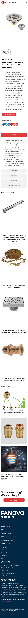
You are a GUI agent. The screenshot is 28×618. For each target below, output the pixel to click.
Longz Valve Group (6, 601)
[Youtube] (2, 517)
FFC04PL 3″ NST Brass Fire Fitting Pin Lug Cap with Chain (14, 286)
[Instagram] (9, 517)
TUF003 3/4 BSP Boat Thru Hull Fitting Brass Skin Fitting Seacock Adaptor (14, 379)
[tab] (14, 135)
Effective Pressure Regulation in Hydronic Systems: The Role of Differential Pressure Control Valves (12, 476)
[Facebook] (5, 517)
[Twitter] (13, 517)
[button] (3, 124)
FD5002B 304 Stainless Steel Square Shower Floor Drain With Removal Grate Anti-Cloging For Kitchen (14, 332)
